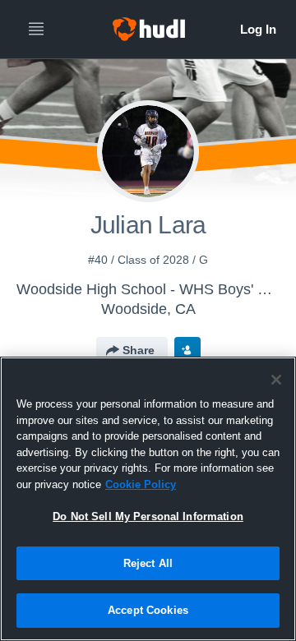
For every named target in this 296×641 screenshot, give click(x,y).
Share (139, 350)
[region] (148, 499)
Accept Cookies (148, 610)
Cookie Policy (140, 484)
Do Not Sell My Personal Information (148, 516)
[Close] (276, 380)
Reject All (148, 563)
